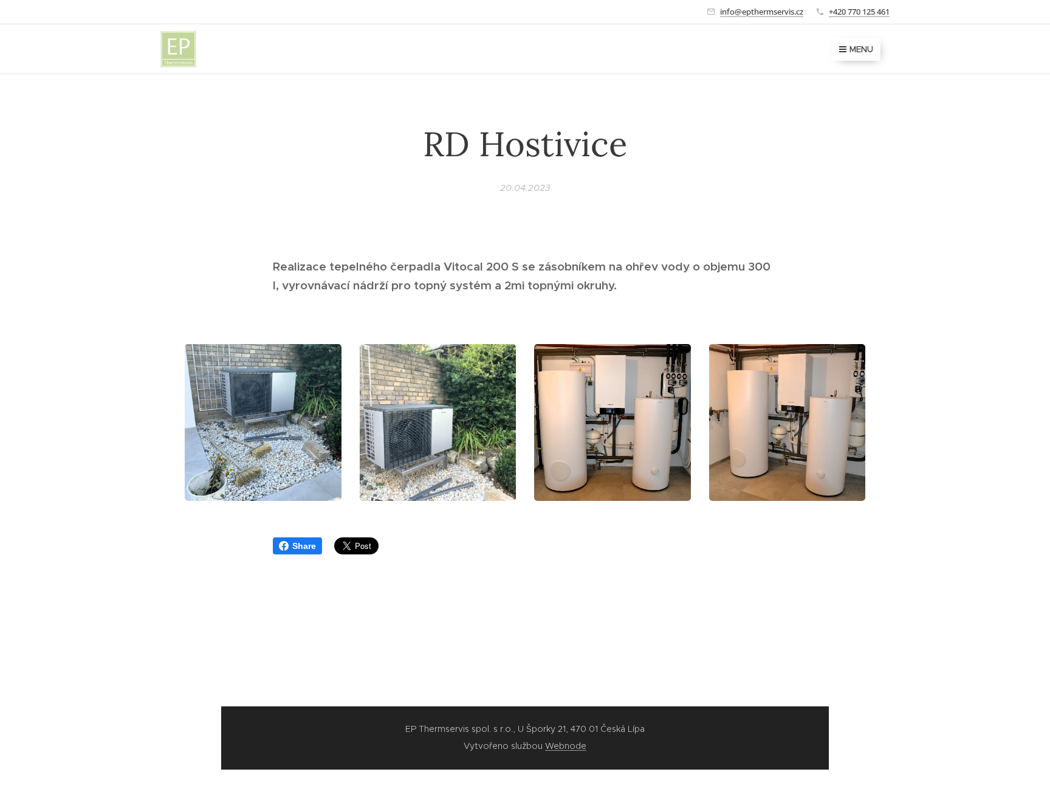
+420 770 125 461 (859, 11)
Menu (861, 49)
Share (304, 546)
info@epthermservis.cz (761, 11)
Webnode (565, 745)
